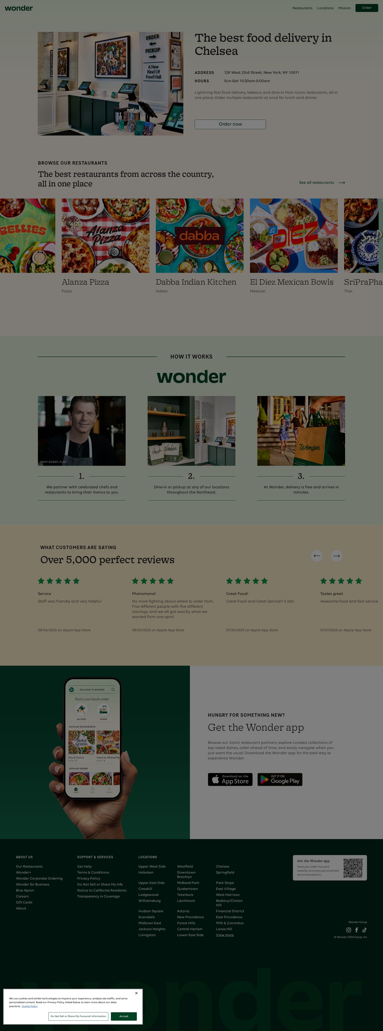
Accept (123, 1016)
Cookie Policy (30, 1006)
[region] (73, 1007)
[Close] (136, 993)
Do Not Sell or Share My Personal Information (78, 1016)
